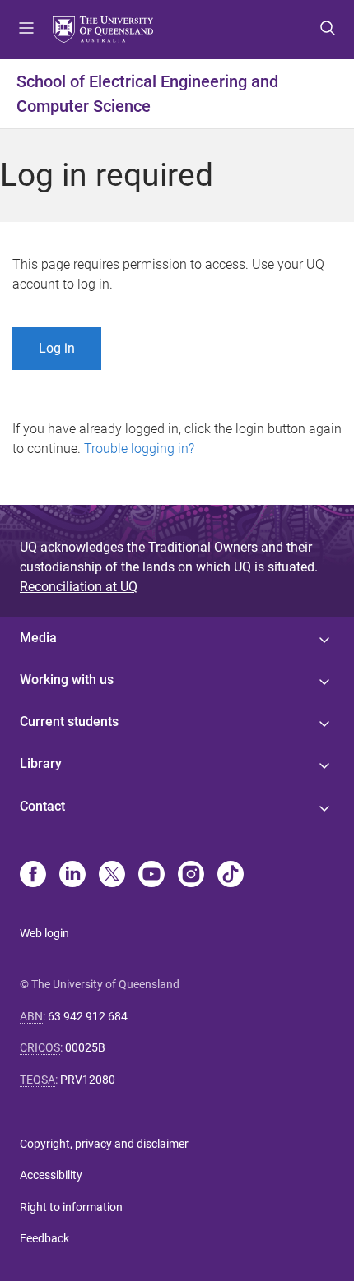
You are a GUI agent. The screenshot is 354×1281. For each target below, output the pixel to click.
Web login (44, 933)
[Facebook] (33, 875)
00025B (85, 1047)
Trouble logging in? (139, 448)
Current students (69, 721)
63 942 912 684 (88, 1016)
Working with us (67, 679)
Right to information (71, 1207)
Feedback (44, 1238)
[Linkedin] (72, 875)
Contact (42, 806)
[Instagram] (191, 875)
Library (41, 763)
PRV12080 (87, 1079)
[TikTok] (230, 875)
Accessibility (51, 1175)
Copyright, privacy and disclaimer (104, 1143)
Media (38, 637)
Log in (57, 348)
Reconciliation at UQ (78, 586)
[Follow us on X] (112, 875)
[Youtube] (151, 875)
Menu (26, 29)
